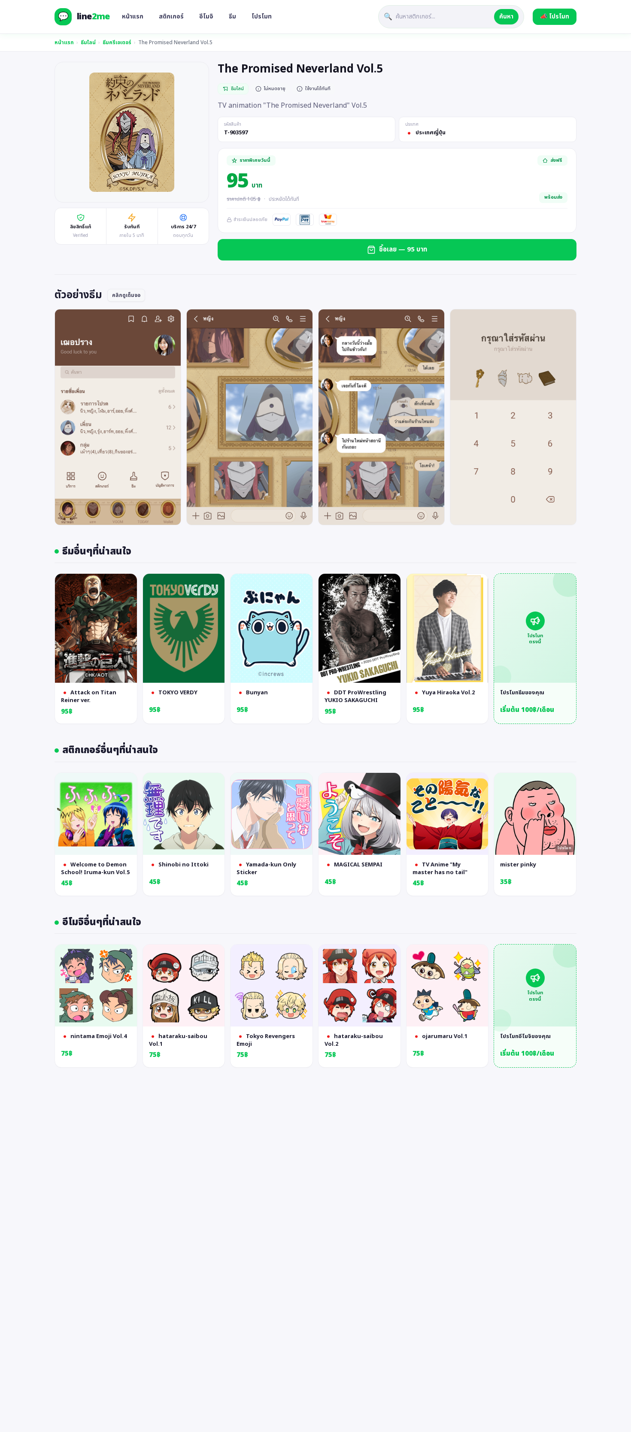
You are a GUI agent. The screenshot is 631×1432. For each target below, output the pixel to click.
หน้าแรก (132, 16)
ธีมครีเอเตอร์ (117, 42)
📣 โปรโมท (554, 16)
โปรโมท (262, 16)
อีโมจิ (206, 16)
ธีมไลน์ (88, 42)
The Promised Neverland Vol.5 (175, 42)
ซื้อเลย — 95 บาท (403, 249)
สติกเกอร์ (171, 16)
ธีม (232, 16)
